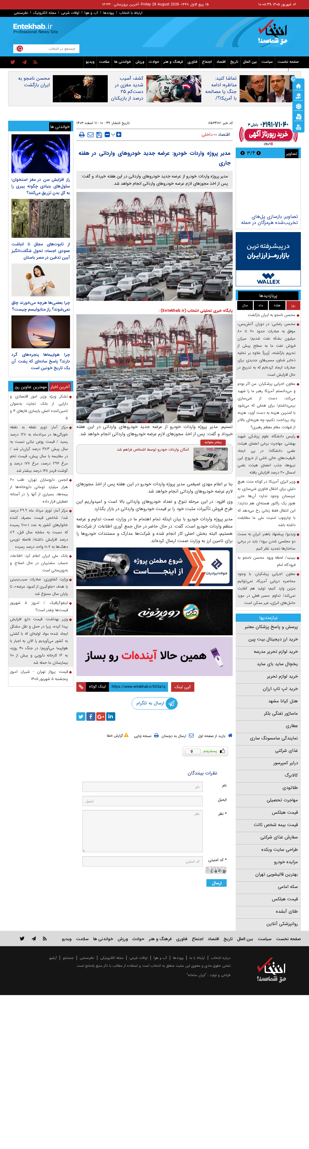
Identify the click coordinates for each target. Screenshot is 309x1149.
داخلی (207, 134)
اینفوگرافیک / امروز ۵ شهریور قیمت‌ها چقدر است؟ (39, 606)
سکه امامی (288, 886)
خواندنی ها (122, 62)
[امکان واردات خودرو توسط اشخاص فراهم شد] (210, 459)
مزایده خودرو (286, 862)
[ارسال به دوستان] (91, 134)
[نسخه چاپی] (82, 134)
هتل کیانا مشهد (283, 701)
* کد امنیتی (217, 860)
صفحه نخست (288, 62)
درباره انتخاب (221, 958)
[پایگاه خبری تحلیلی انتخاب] (274, 35)
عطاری (292, 725)
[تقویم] (298, 116)
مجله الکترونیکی (111, 958)
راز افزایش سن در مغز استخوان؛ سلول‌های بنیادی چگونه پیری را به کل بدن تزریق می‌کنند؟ (40, 186)
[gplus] (100, 716)
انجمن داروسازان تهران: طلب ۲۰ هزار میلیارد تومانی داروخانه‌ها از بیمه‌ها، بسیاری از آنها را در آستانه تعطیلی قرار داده (39, 491)
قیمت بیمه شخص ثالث (276, 824)
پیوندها (108, 13)
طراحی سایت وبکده (279, 849)
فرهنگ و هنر (173, 62)
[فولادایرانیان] (154, 566)
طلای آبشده (287, 911)
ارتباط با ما (197, 958)
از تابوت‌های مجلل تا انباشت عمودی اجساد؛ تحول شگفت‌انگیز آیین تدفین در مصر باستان (40, 251)
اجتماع (207, 62)
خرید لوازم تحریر (282, 676)
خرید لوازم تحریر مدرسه (276, 651)
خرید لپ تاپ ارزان (280, 688)
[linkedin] (110, 716)
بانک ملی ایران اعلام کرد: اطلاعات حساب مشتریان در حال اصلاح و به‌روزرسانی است (39, 563)
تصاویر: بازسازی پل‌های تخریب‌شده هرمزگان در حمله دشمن (269, 222)
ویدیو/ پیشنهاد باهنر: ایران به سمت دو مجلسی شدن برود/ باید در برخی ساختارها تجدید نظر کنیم (266, 541)
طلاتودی (290, 787)
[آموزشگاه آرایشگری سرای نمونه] (154, 656)
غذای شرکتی (286, 750)
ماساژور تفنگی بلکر (281, 713)
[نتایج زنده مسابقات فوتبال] (298, 126)
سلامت (104, 62)
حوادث (154, 62)
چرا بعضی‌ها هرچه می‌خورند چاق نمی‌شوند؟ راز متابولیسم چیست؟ (40, 306)
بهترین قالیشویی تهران (276, 874)
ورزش (139, 62)
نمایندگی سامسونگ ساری (274, 738)
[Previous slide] (258, 153)
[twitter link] (22, 938)
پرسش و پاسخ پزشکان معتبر (271, 626)
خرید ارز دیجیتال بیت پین (273, 639)
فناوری (192, 62)
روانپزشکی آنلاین (282, 923)
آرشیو (53, 958)
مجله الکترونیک (44, 13)
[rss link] (45, 938)
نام (224, 785)
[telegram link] (34, 938)
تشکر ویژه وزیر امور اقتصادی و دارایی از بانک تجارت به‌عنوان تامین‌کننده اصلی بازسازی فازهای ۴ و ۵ (39, 407)
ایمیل (222, 799)
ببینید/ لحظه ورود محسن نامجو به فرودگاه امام (266, 561)
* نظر (222, 814)
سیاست (267, 62)
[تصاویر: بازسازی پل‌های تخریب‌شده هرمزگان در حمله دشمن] (268, 187)
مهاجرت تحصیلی (282, 800)
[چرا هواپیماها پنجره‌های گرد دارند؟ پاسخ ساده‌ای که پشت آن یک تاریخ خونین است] (40, 331)
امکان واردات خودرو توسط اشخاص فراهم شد (153, 449)
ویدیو (90, 62)
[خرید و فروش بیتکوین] (268, 259)
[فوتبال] (298, 105)
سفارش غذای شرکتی (279, 837)
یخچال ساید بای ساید (277, 664)
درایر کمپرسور (285, 763)
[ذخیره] (99, 135)
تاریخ (234, 62)
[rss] (35, 62)
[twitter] (13, 62)
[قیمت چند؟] (298, 95)
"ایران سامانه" (196, 975)
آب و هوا (91, 13)
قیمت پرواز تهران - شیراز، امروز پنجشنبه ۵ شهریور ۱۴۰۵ (39, 675)
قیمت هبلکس (285, 812)
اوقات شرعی (70, 13)
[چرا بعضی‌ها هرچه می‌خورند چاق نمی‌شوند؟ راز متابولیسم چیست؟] (40, 279)
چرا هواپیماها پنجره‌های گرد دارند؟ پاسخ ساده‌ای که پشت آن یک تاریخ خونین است (40, 361)
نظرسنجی (21, 13)
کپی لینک (183, 687)
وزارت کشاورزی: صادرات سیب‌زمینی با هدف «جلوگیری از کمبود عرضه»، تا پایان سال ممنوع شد (39, 586)
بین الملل (250, 62)
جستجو (68, 958)
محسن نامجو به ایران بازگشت (34, 81)
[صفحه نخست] (298, 85)
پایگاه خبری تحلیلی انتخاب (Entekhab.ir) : (195, 311)
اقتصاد (221, 62)
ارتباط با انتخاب (130, 13)
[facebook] (90, 716)
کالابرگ (291, 775)
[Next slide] (243, 153)
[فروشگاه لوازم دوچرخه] (154, 612)
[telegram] (24, 62)
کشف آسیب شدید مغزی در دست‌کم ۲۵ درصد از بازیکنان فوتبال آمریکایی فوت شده (127, 95)
